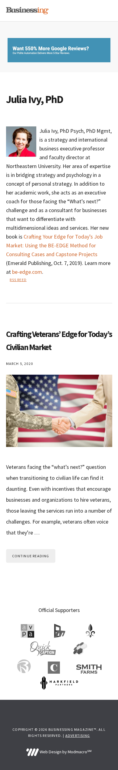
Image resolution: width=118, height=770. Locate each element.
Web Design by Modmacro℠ (65, 752)
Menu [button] (104, 10)
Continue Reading (30, 556)
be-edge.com (27, 271)
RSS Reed (18, 279)
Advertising (77, 735)
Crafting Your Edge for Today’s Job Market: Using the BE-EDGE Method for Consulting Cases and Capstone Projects (54, 245)
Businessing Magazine (27, 10)
